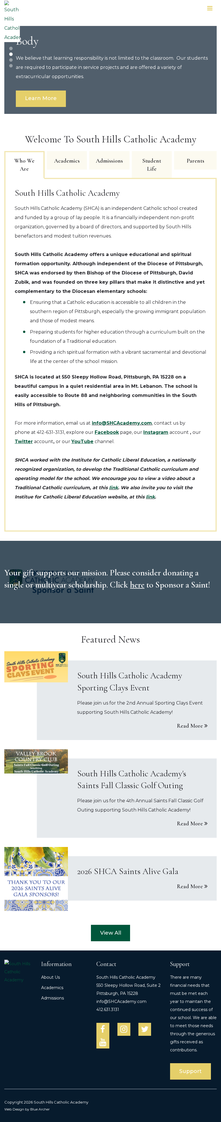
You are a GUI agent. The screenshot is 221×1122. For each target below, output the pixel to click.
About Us (50, 977)
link (113, 487)
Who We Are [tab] (24, 165)
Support (190, 1071)
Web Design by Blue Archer (27, 1109)
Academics (52, 987)
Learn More (41, 98)
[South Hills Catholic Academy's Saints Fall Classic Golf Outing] (110, 793)
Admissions (52, 998)
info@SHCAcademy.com (122, 423)
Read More (190, 725)
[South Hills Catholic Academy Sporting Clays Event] (110, 695)
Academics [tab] (67, 160)
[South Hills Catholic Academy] (12, 21)
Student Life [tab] (151, 165)
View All (110, 933)
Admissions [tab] (109, 160)
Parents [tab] (195, 160)
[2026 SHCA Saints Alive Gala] (110, 879)
